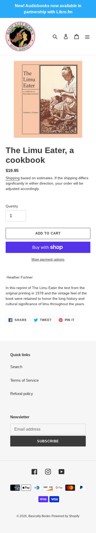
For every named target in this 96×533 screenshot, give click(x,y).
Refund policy (21, 393)
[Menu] (87, 36)
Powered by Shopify (65, 516)
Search (16, 367)
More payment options (48, 259)
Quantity (12, 206)
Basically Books (39, 516)
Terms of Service (24, 380)
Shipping (13, 178)
